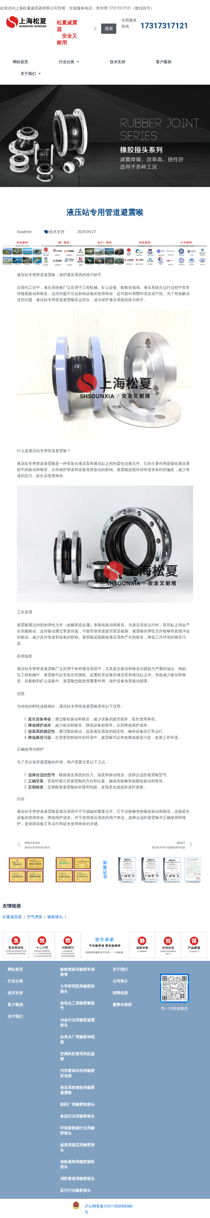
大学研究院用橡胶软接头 (77, 989)
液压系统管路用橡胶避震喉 (77, 1090)
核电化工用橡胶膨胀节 (77, 1006)
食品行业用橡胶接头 (77, 1116)
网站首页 (20, 62)
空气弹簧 (34, 917)
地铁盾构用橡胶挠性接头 (77, 1164)
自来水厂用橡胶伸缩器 (77, 1039)
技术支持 (117, 62)
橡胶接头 (55, 917)
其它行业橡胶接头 (75, 1190)
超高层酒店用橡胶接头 (77, 1147)
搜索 (109, 28)
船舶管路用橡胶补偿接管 (77, 972)
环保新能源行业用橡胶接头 (77, 1130)
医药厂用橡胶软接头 (77, 1104)
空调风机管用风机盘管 (77, 1056)
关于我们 (28, 73)
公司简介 (120, 981)
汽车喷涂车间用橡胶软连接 (77, 1073)
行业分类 (66, 62)
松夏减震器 (12, 917)
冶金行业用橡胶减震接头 (77, 1022)
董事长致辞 (122, 1004)
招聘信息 (120, 993)
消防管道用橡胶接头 (77, 1178)
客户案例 (163, 62)
